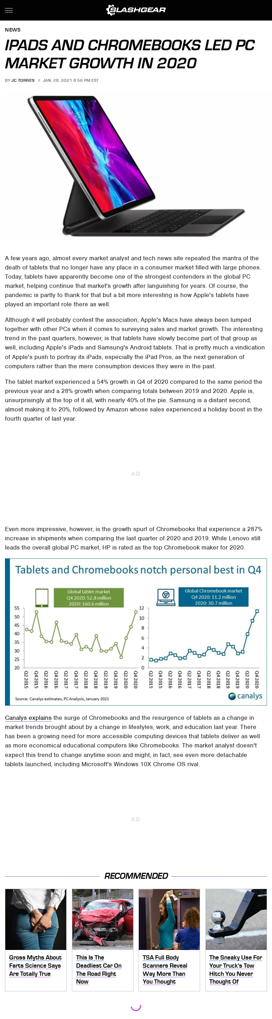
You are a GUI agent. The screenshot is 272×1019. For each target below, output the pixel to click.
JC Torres (23, 80)
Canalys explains (28, 718)
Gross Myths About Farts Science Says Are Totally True (35, 965)
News (13, 30)
